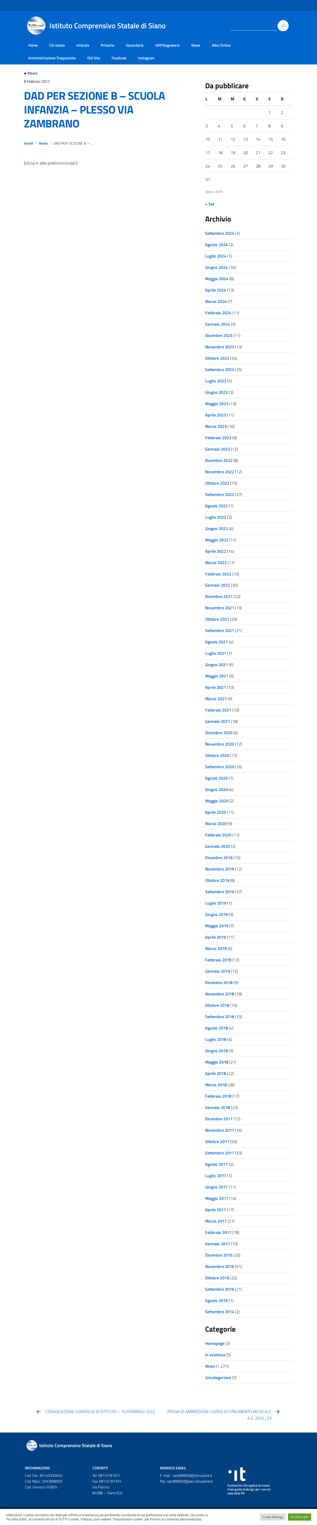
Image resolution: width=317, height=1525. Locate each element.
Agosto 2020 (216, 778)
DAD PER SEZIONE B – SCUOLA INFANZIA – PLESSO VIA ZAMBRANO (94, 109)
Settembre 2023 (219, 369)
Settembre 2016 (219, 1289)
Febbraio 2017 (218, 1232)
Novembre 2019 (219, 869)
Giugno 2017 (216, 1187)
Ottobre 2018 (217, 1005)
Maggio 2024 (216, 279)
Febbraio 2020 (218, 835)
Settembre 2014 (219, 1312)
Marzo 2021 (216, 699)
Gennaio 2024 (217, 324)
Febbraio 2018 (218, 1096)
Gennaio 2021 (217, 721)
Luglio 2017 (215, 1175)
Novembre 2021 (219, 608)
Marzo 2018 (216, 1085)
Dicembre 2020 (219, 733)
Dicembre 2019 (219, 858)
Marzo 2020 (216, 823)
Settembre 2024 (219, 233)
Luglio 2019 (215, 903)
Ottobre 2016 (217, 1278)
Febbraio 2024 (218, 313)
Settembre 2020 (219, 767)
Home (33, 45)
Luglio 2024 (215, 256)
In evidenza (215, 1355)
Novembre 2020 (219, 744)
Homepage (214, 1343)
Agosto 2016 (216, 1300)
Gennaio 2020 (217, 846)
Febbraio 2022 (218, 574)
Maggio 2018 (216, 1062)
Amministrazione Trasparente (52, 58)
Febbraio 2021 (218, 710)
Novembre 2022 (219, 472)
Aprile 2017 (215, 1210)
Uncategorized (218, 1377)
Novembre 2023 (219, 347)
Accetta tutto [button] (299, 1517)
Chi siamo (57, 45)
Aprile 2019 (215, 937)
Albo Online (221, 45)
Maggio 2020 (216, 801)
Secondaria (134, 45)
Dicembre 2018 (219, 982)
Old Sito (93, 58)
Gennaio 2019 (217, 971)
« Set (209, 204)
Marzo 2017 (216, 1221)
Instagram (146, 58)
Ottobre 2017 (217, 1141)
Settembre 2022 (219, 494)
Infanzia (82, 45)
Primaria (107, 45)
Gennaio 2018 (217, 1107)
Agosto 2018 (216, 1028)
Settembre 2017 (219, 1153)
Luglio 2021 (215, 653)
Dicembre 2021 (219, 596)
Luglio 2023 (215, 381)
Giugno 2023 (216, 392)
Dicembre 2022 (219, 460)
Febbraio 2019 (218, 960)
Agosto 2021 (216, 642)
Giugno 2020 (216, 789)
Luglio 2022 (215, 517)
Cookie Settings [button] (273, 1517)
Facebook (119, 58)
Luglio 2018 (215, 1039)
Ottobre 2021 (217, 619)
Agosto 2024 (216, 244)
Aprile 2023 (215, 415)
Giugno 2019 (216, 914)
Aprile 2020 (215, 812)
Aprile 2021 (215, 687)
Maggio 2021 (216, 676)
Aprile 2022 (215, 551)
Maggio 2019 (216, 926)
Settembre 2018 (219, 1016)
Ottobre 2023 (217, 358)
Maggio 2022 (216, 540)
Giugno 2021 (216, 664)
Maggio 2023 (216, 403)
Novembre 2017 (219, 1130)
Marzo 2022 (216, 562)
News (195, 45)
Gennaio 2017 (217, 1244)
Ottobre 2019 (217, 880)
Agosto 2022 (216, 506)
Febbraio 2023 (218, 438)
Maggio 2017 (216, 1198)
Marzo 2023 (216, 426)
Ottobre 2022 (217, 483)
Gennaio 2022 (217, 585)
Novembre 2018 (219, 994)
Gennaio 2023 (217, 449)
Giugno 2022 (216, 528)
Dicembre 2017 (219, 1119)
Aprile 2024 (215, 290)
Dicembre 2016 (219, 1255)
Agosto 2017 (216, 1164)
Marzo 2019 (216, 948)
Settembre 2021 (219, 630)
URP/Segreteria (167, 45)
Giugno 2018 (216, 1051)
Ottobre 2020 (217, 755)
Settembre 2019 (219, 892)
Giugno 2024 (216, 267)
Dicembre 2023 (219, 335)
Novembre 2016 (219, 1266)
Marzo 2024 (216, 301)
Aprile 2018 (215, 1073)
